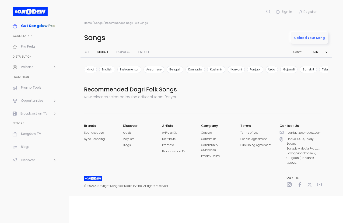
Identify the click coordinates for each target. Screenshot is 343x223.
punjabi (255, 69)
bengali (174, 69)
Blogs (127, 145)
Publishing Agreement (255, 145)
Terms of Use (249, 133)
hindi (90, 69)
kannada (195, 69)
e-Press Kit (169, 133)
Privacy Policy (210, 156)
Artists (127, 133)
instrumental (129, 69)
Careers (206, 133)
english (107, 69)
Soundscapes (94, 133)
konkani (236, 69)
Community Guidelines (209, 147)
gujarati (289, 69)
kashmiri (216, 69)
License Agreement (253, 139)
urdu (271, 69)
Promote (168, 145)
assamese (153, 69)
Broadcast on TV (173, 151)
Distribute (169, 139)
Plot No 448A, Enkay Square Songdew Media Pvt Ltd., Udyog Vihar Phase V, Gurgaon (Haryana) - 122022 (303, 151)
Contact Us (209, 139)
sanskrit (308, 69)
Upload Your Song (309, 37)
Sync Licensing (94, 139)
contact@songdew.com (304, 133)
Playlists (128, 139)
